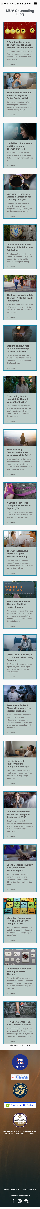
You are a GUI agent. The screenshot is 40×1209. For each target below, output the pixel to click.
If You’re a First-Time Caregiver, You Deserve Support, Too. (19, 506)
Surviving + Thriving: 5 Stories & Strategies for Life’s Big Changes (19, 197)
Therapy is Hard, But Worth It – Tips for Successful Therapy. (17, 554)
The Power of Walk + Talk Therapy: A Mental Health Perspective (20, 298)
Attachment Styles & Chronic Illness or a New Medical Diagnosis (19, 708)
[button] (35, 3)
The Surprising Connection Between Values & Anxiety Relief (19, 452)
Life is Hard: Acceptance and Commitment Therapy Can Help (19, 146)
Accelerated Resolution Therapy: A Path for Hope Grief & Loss (20, 247)
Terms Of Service (11, 1189)
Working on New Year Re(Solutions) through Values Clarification (18, 349)
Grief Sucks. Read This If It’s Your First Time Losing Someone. (20, 657)
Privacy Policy (29, 1189)
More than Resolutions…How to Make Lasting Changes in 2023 (19, 921)
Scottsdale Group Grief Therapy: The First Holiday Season (19, 604)
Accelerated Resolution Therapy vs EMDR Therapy (19, 971)
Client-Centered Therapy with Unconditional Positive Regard (20, 868)
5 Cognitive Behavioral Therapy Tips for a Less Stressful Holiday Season (20, 45)
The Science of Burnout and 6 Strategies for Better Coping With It (19, 95)
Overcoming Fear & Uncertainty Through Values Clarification (17, 399)
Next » (27, 1045)
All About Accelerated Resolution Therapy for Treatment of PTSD (18, 814)
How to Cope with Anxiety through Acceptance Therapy (18, 764)
